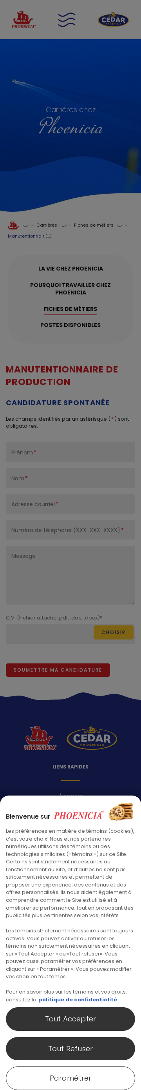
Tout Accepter (70, 1019)
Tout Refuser (70, 1049)
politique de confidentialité (77, 999)
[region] (70, 943)
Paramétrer (71, 1078)
